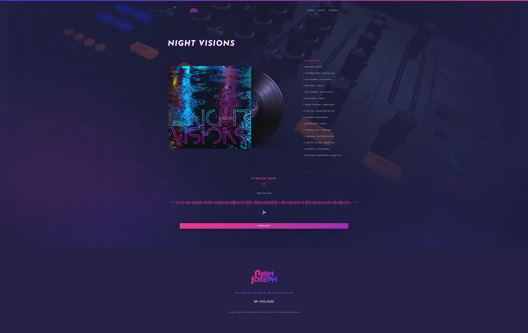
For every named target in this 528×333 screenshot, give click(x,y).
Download (264, 226)
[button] (264, 212)
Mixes (321, 10)
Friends (333, 10)
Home (311, 10)
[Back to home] (194, 10)
